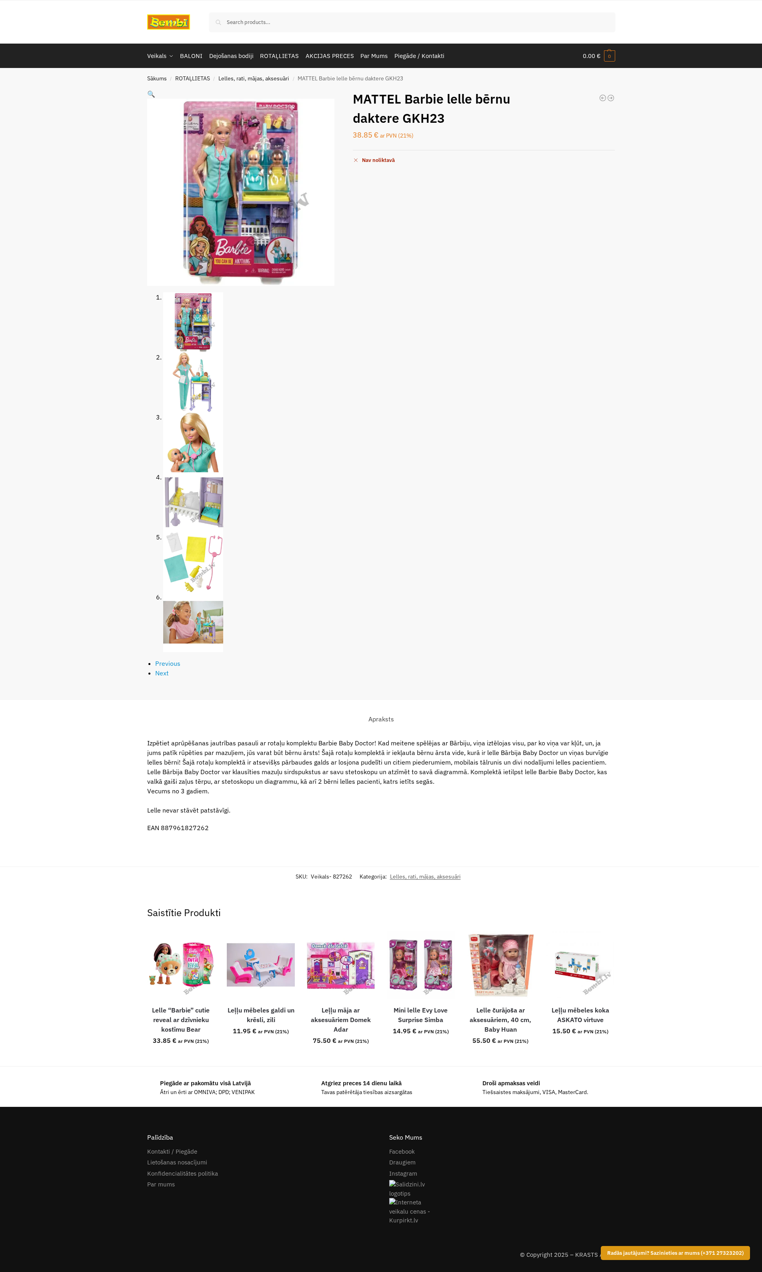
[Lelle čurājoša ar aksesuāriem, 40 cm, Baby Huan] (501, 965)
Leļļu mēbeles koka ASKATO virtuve (580, 1015)
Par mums (161, 1184)
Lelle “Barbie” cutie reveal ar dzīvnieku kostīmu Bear (181, 1019)
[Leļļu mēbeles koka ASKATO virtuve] (580, 965)
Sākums (157, 78)
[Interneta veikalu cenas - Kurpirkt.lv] (502, 1211)
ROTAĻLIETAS (192, 78)
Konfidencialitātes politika (182, 1173)
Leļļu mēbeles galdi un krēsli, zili (261, 1015)
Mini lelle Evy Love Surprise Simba (421, 1015)
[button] (599, 56)
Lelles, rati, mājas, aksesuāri (253, 78)
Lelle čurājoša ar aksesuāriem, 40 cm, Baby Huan (500, 1019)
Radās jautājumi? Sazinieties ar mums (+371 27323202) (675, 1253)
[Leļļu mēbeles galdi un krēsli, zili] (611, 98)
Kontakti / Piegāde (172, 1151)
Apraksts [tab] (381, 719)
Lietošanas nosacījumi (177, 1162)
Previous (167, 663)
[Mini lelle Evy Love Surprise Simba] (603, 98)
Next (162, 673)
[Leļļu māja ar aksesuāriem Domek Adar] (341, 965)
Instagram (403, 1173)
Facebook (402, 1151)
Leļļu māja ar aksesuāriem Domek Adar (341, 1019)
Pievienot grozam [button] (181, 1058)
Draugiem (402, 1162)
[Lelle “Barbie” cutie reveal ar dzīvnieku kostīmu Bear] (181, 965)
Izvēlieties (420, 1048)
